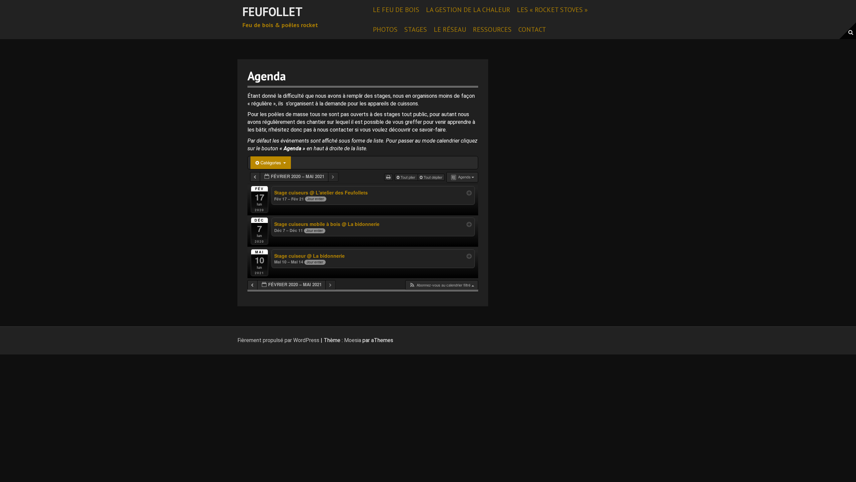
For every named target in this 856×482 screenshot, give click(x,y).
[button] (441, 285)
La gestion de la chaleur (468, 9)
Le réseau (450, 29)
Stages (415, 29)
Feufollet (272, 11)
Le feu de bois (396, 9)
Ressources (492, 29)
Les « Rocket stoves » (552, 9)
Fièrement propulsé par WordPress (278, 340)
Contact (532, 29)
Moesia (352, 340)
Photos (385, 29)
